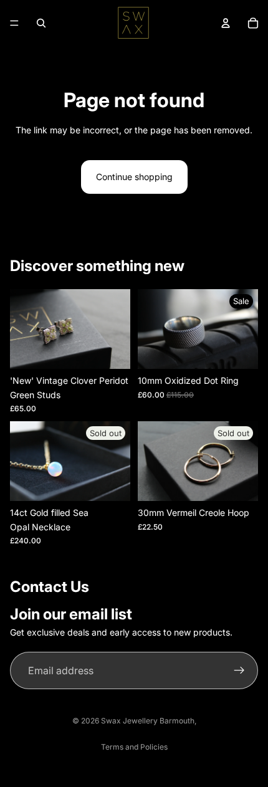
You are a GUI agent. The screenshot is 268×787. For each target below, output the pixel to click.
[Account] (225, 23)
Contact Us (49, 587)
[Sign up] (239, 670)
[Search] (41, 23)
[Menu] (14, 23)
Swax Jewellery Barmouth (147, 720)
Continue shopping (134, 176)
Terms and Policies (134, 746)
